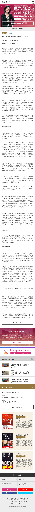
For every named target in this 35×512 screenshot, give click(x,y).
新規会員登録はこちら (18, 23)
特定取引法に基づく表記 (22, 483)
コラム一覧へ (18, 322)
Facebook (10, 493)
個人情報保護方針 (6, 483)
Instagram (10, 489)
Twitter (26, 493)
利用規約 (21, 479)
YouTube (26, 489)
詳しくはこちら (18, 342)
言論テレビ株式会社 (20, 501)
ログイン (29, 1)
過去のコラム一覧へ (18, 407)
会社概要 (4, 479)
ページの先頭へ (18, 475)
